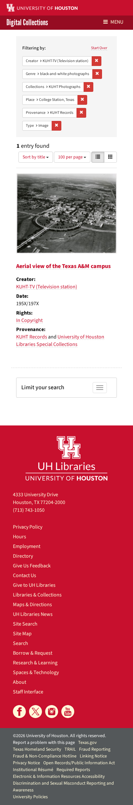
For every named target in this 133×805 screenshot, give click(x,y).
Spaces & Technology (36, 672)
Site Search (25, 624)
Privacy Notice (26, 763)
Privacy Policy (27, 527)
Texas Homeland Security (37, 749)
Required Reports (73, 770)
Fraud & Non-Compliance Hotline (45, 756)
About (19, 682)
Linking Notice (93, 756)
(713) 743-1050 (29, 510)
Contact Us (24, 575)
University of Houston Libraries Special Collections (60, 340)
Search (20, 643)
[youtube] (67, 711)
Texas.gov (87, 742)
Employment (26, 546)
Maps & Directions (32, 604)
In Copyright (29, 320)
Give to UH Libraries (34, 585)
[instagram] (51, 711)
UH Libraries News (33, 614)
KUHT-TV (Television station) (46, 286)
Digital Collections (27, 22)
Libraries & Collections (37, 594)
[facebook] (19, 711)
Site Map (22, 633)
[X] (35, 711)
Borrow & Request (32, 653)
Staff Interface (28, 691)
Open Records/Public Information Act (79, 763)
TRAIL (70, 749)
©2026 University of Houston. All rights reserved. (59, 736)
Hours (19, 536)
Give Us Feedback (32, 565)
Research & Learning (35, 662)
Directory (23, 556)
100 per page (71, 157)
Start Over (99, 48)
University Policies (30, 797)
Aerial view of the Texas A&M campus (63, 266)
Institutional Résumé (33, 770)
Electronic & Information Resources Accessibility (59, 776)
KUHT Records (31, 336)
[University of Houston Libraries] (66, 458)
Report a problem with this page (44, 742)
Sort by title (34, 157)
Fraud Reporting (94, 749)
